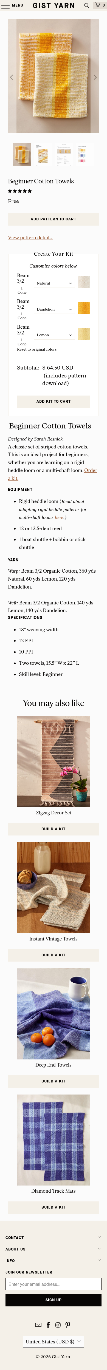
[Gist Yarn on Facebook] (48, 1325)
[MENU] (3, 5)
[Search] (86, 5)
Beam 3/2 (23, 278)
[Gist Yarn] (53, 5)
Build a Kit (53, 829)
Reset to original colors (37, 349)
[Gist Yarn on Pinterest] (68, 1325)
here (59, 517)
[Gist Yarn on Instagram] (58, 1325)
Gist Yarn (61, 1356)
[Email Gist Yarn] (39, 1325)
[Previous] (12, 77)
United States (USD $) (50, 1342)
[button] (20, 191)
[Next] (95, 77)
